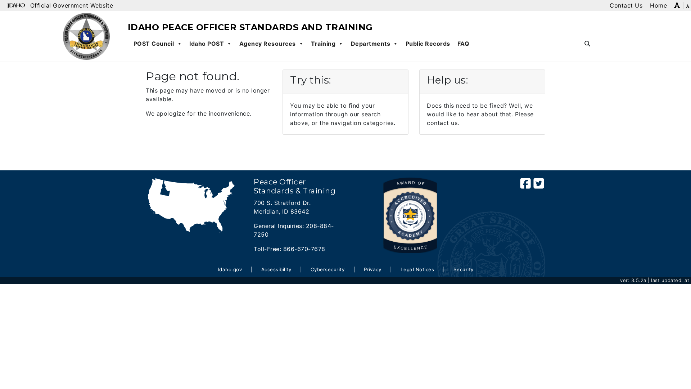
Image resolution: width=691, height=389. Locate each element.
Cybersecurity (328, 269)
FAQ (463, 43)
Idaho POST (206, 43)
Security (463, 269)
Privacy (372, 269)
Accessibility (276, 269)
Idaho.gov (230, 269)
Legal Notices (417, 269)
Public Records (428, 43)
